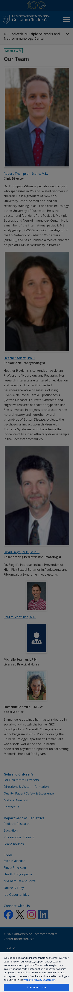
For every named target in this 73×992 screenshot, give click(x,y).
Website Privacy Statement (39, 979)
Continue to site (36, 987)
